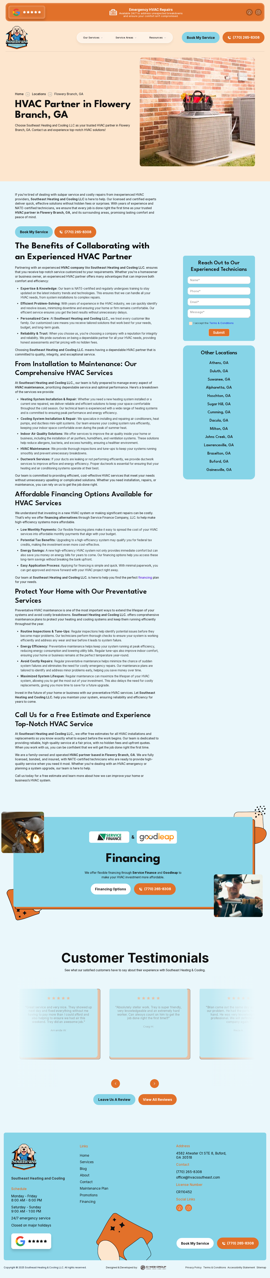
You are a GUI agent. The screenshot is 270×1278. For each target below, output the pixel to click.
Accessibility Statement (241, 1267)
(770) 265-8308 (189, 1172)
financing (145, 577)
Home (19, 94)
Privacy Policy (193, 1267)
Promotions (89, 1195)
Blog (83, 1169)
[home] (17, 37)
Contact (86, 1182)
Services (87, 1162)
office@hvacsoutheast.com (198, 1177)
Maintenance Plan (94, 1188)
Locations (39, 94)
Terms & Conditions (221, 323)
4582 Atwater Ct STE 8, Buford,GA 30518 (201, 1155)
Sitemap (261, 1267)
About (84, 1175)
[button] (93, 37)
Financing (87, 1201)
